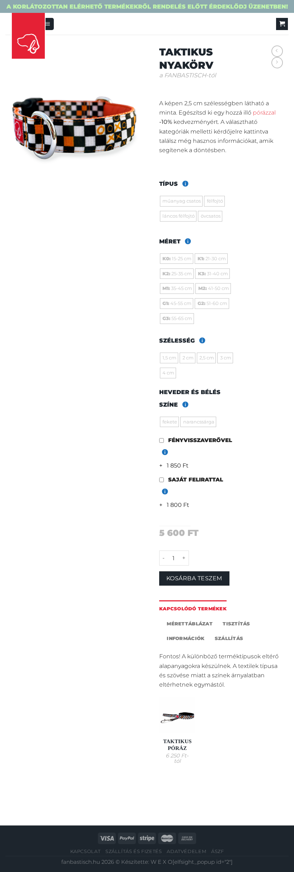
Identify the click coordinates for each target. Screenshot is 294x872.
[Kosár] (282, 24)
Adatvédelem (186, 851)
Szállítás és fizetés (133, 851)
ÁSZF (217, 851)
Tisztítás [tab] (236, 623)
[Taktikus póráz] (177, 715)
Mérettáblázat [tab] (189, 623)
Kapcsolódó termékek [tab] (193, 608)
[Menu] (48, 24)
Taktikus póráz (177, 744)
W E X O (161, 862)
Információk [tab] (185, 638)
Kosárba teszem (194, 578)
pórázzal (264, 112)
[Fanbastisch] (28, 36)
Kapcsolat (85, 851)
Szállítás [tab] (229, 638)
